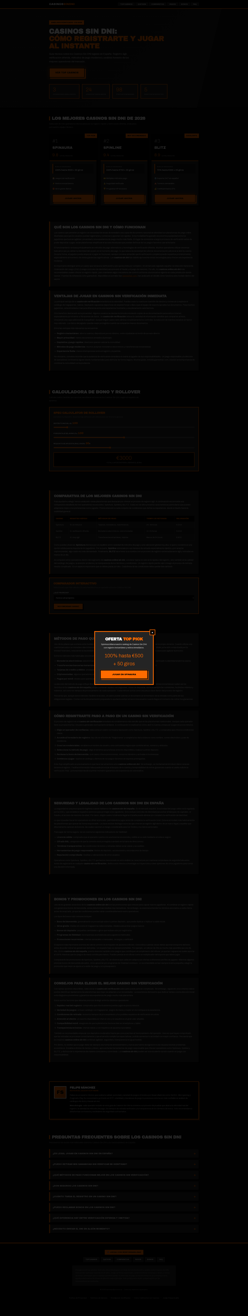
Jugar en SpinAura (124, 674)
